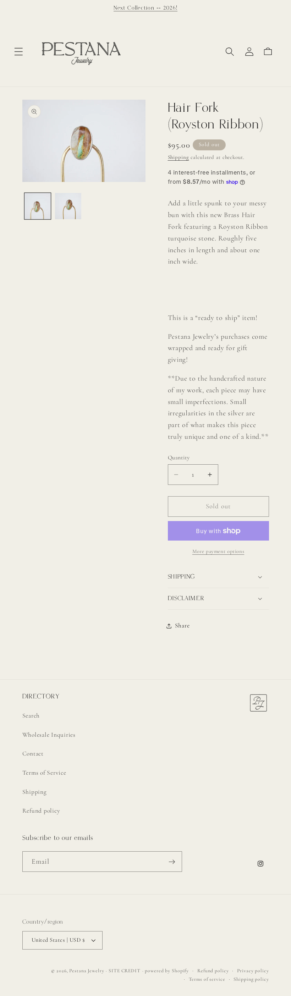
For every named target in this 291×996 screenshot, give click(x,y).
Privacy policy (253, 971)
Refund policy (41, 810)
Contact (33, 753)
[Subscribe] (172, 861)
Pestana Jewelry (86, 971)
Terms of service (207, 979)
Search (31, 715)
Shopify (180, 971)
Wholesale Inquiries (49, 734)
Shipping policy (251, 979)
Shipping (178, 157)
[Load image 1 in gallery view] (37, 206)
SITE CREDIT (125, 971)
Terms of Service (44, 772)
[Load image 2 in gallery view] (68, 206)
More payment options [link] (218, 551)
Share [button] (182, 625)
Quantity (179, 457)
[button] (18, 51)
